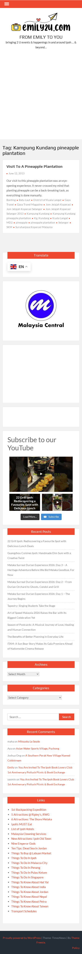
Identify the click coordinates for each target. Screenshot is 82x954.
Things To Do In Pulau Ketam (29, 872)
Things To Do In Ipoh (23, 858)
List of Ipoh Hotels (22, 829)
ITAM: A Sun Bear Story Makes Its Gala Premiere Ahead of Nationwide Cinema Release (39, 646)
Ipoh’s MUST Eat (21, 824)
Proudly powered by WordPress (22, 937)
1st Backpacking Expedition (28, 809)
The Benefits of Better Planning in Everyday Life (35, 636)
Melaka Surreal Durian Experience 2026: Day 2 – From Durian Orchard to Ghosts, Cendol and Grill (39, 584)
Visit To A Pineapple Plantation (34, 166)
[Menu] (6, 4)
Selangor (63, 222)
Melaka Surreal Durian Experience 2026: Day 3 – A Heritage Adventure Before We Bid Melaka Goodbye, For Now (40, 569)
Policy (76, 947)
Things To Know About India (28, 887)
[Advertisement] (41, 95)
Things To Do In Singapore (27, 877)
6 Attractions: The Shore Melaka (31, 819)
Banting (11, 199)
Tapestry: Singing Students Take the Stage (31, 605)
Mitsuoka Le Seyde (29, 741)
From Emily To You (41, 37)
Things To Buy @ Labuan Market (31, 853)
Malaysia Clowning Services (28, 834)
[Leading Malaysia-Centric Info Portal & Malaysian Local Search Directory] (41, 309)
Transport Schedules (24, 911)
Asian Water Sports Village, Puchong (37, 748)
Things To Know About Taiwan (29, 906)
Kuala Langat (60, 218)
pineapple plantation (43, 222)
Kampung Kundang (38, 213)
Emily (10, 767)
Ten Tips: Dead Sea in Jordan (29, 848)
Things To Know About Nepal (29, 896)
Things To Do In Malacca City (29, 863)
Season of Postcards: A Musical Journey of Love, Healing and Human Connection (40, 627)
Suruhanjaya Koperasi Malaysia (33, 227)
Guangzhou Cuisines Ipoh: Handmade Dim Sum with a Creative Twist (39, 555)
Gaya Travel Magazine (30, 204)
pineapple (21, 222)
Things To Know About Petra (29, 901)
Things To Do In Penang (25, 867)
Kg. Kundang (41, 218)
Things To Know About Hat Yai (30, 882)
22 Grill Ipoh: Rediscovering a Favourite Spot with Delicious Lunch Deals (36, 543)
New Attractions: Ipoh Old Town (31, 838)
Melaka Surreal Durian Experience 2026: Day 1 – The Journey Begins (38, 596)
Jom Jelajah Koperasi (58, 204)
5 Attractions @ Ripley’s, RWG (30, 814)
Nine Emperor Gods (23, 843)
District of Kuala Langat (47, 199)
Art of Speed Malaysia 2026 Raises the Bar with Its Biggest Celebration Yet (36, 615)
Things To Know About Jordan (29, 892)
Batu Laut (24, 199)
